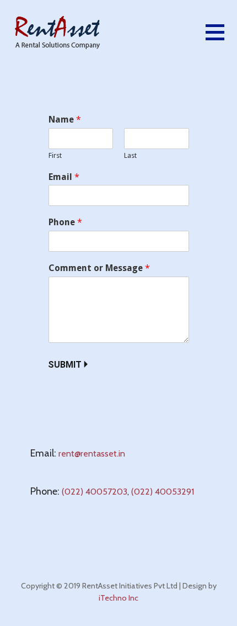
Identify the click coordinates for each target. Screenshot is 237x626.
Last (130, 155)
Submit (65, 364)
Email (64, 177)
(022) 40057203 (94, 491)
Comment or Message (99, 268)
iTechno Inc (118, 598)
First (55, 155)
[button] (221, 38)
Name (65, 119)
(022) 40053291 (162, 491)
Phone (65, 222)
